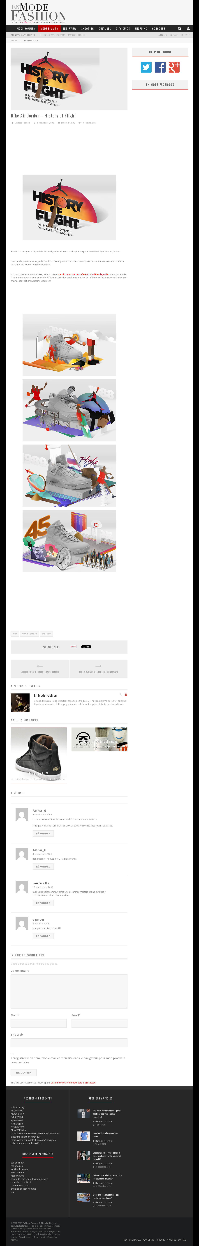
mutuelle (41, 883)
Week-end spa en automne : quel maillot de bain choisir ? (70, 36)
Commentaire (20, 971)
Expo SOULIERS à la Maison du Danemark (98, 671)
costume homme (19, 1185)
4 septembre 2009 (42, 814)
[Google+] (126, 695)
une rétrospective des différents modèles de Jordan (84, 274)
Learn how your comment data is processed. (73, 1082)
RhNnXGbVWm (18, 1130)
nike (15, 633)
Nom (15, 1015)
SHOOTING (87, 28)
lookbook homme (20, 1169)
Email (76, 1015)
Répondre (43, 833)
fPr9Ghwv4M (17, 1126)
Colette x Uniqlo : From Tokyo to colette (40, 671)
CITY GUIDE (123, 28)
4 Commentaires (89, 122)
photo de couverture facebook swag (29, 1178)
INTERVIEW (69, 28)
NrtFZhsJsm (17, 1123)
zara (13, 1192)
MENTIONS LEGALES (132, 1240)
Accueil (14, 40)
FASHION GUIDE (31, 40)
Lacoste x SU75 (39, 773)
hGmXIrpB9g (17, 1113)
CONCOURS (158, 28)
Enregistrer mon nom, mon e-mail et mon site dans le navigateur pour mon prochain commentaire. (68, 1060)
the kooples (17, 1165)
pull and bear (17, 1162)
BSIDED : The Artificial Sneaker (99, 741)
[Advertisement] (69, 150)
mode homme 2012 (21, 1182)
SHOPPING (141, 28)
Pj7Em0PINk (17, 1120)
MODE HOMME (25, 28)
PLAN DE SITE (148, 1240)
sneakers (46, 633)
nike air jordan (29, 633)
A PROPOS (163, 35)
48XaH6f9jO (17, 1110)
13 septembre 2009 (43, 887)
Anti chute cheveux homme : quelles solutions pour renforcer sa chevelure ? (107, 1114)
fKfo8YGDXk (17, 1117)
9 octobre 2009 (41, 923)
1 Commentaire (58, 779)
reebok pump (17, 1175)
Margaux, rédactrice (103, 1121)
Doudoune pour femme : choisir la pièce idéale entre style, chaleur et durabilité (107, 1156)
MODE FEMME (48, 28)
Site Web (17, 1034)
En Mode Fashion (22, 122)
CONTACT (174, 35)
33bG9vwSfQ (17, 1107)
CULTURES (105, 28)
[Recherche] (180, 28)
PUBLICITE (185, 35)
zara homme (17, 1172)
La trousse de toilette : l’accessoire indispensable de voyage (107, 1177)
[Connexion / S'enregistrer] (189, 28)
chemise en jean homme (23, 1188)
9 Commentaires (117, 746)
